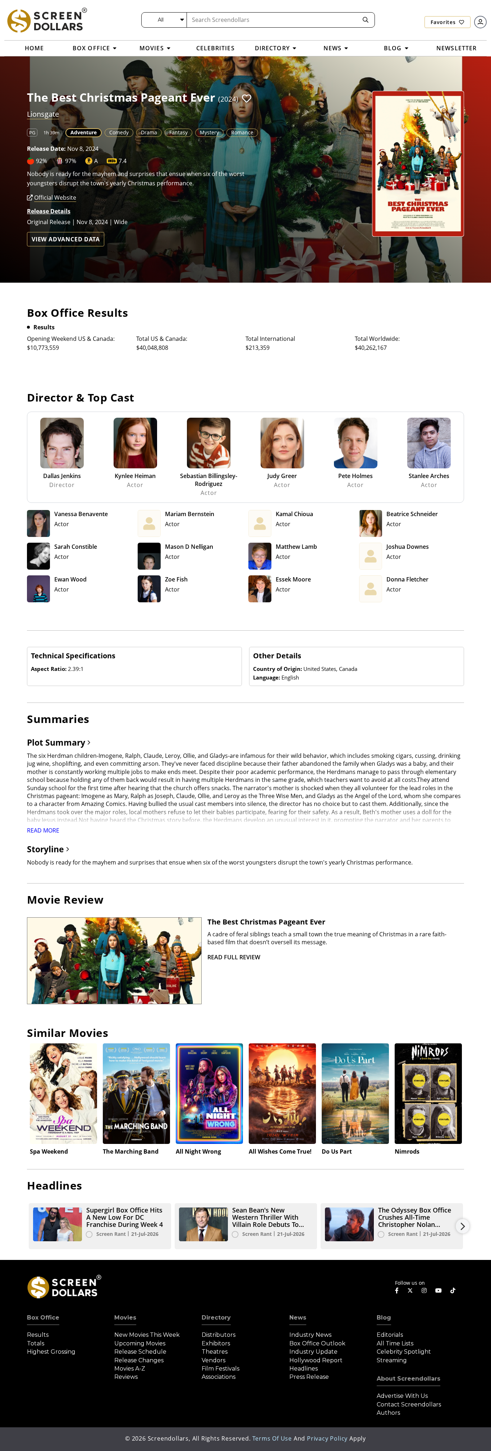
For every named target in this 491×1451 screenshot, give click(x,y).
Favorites (444, 22)
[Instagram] (424, 1290)
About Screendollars (408, 1378)
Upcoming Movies (139, 1343)
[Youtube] (438, 1290)
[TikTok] (452, 1290)
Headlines (303, 1368)
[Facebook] (397, 1290)
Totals (35, 1343)
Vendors (213, 1360)
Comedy (119, 132)
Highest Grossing (51, 1351)
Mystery (209, 132)
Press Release (309, 1376)
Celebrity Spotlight (404, 1351)
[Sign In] (480, 22)
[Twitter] (410, 1290)
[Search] (365, 20)
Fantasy (178, 132)
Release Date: (46, 149)
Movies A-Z (129, 1368)
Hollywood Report (316, 1360)
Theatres (215, 1351)
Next (462, 1226)
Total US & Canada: (161, 339)
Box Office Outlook (317, 1343)
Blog (384, 1317)
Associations (218, 1376)
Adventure (83, 132)
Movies (125, 1317)
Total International (270, 339)
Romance (242, 132)
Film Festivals (220, 1368)
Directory (216, 1317)
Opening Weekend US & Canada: (71, 339)
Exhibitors (216, 1343)
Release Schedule (140, 1351)
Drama (149, 132)
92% (41, 161)
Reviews (126, 1376)
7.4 (123, 161)
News (297, 1317)
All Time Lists (395, 1343)
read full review (233, 957)
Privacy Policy (327, 1438)
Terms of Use (272, 1438)
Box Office (43, 1317)
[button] (246, 98)
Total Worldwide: (377, 339)
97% (70, 161)
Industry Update (313, 1351)
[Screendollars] (46, 20)
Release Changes (139, 1360)
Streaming (392, 1360)
